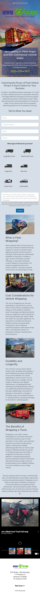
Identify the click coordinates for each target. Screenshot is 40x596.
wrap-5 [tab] (24, 523)
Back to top (19, 585)
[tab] (12, 551)
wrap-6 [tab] (22, 523)
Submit (20, 211)
